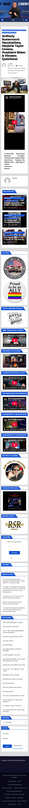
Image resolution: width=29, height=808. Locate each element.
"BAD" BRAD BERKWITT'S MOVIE (13, 622)
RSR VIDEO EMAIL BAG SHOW (12, 687)
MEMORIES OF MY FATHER (11, 675)
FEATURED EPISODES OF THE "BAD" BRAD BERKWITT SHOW (14, 30)
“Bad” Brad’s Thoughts (11, 797)
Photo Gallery (20, 797)
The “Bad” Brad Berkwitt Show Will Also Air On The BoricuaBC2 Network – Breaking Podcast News (14, 609)
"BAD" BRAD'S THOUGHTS (11, 626)
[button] (23, 20)
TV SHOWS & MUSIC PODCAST (12, 705)
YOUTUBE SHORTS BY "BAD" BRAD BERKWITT (13, 235)
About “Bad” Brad (12, 781)
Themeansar (14, 777)
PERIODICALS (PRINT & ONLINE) (13, 679)
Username (6, 733)
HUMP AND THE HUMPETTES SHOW (14, 665)
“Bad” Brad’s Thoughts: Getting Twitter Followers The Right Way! (20, 158)
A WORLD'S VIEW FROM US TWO (13, 636)
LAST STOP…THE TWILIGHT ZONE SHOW (14, 794)
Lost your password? (17, 748)
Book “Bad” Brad (12, 804)
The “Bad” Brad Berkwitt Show (14, 784)
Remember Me (18, 745)
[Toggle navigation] (13, 20)
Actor (11, 64)
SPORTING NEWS (8, 691)
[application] (14, 340)
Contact (19, 804)
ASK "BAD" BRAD (8, 640)
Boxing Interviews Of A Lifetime (9, 801)
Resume (19, 781)
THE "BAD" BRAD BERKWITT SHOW (9, 32)
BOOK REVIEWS (8, 645)
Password (5, 738)
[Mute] (22, 345)
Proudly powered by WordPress (10, 775)
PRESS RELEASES (8, 683)
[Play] (5, 345)
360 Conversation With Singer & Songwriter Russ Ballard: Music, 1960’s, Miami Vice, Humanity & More (14, 581)
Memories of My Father (7, 788)
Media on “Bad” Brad (22, 801)
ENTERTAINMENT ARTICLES (11, 655)
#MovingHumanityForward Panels (14, 791)
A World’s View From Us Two (20, 788)
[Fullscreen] (24, 345)
